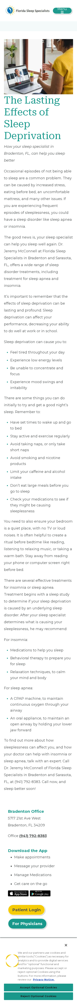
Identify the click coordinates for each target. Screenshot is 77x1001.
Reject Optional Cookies (39, 996)
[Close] (66, 945)
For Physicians (27, 923)
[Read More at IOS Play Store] (18, 893)
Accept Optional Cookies (38, 987)
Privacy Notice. (43, 979)
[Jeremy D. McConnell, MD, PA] (27, 10)
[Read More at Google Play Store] (40, 893)
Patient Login (26, 909)
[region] (38, 969)
